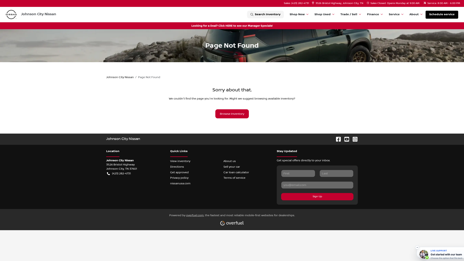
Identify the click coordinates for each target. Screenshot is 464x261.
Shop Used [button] (322, 14)
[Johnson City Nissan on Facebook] (337, 139)
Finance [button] (373, 14)
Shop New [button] (297, 14)
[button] (337, 3)
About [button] (414, 14)
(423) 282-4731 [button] (121, 173)
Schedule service (442, 14)
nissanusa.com (180, 183)
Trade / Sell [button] (348, 14)
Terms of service (234, 177)
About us (229, 161)
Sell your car (231, 166)
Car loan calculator (236, 172)
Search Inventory (267, 14)
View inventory (180, 161)
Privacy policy (179, 177)
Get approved (179, 172)
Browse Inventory (232, 113)
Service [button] (394, 14)
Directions (177, 166)
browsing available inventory (274, 98)
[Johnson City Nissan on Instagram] (353, 139)
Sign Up (317, 196)
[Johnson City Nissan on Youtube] (345, 139)
